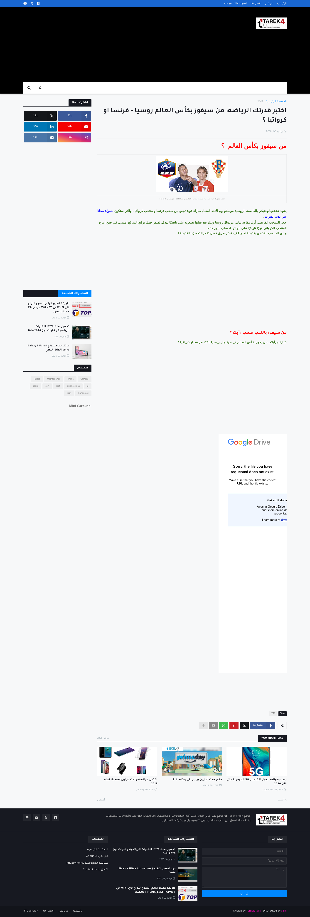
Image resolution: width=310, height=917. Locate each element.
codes (35, 386)
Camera (85, 379)
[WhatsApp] (223, 725)
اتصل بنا (256, 3)
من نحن (269, 3)
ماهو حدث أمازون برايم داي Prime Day (197, 779)
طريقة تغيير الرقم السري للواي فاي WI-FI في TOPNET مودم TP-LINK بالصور (48, 307)
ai (88, 386)
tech (69, 393)
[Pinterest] (234, 725)
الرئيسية (282, 3)
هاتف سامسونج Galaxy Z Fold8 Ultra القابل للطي (48, 348)
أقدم (102, 800)
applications (73, 386)
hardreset (83, 393)
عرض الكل (103, 738)
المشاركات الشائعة (75, 293)
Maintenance (53, 379)
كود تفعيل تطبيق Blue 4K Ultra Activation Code (146, 871)
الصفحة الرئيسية (276, 101)
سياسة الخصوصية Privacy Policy (87, 863)
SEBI (284, 911)
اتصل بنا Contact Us (95, 869)
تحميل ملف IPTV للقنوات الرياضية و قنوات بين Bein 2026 (48, 328)
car (47, 386)
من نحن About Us (97, 856)
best (58, 386)
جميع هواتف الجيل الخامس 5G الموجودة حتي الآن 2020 (256, 781)
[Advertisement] (106, 45)
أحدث (281, 800)
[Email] (213, 725)
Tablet (37, 379)
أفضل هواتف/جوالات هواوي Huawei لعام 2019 (130, 781)
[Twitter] (244, 725)
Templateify (253, 911)
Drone (70, 379)
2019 (260, 101)
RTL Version (30, 911)
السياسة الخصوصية (235, 3)
